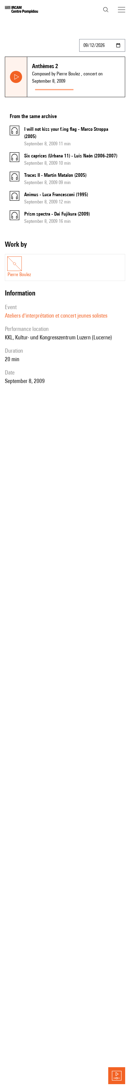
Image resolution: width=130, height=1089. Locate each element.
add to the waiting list (100, 88)
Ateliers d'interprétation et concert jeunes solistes (56, 315)
